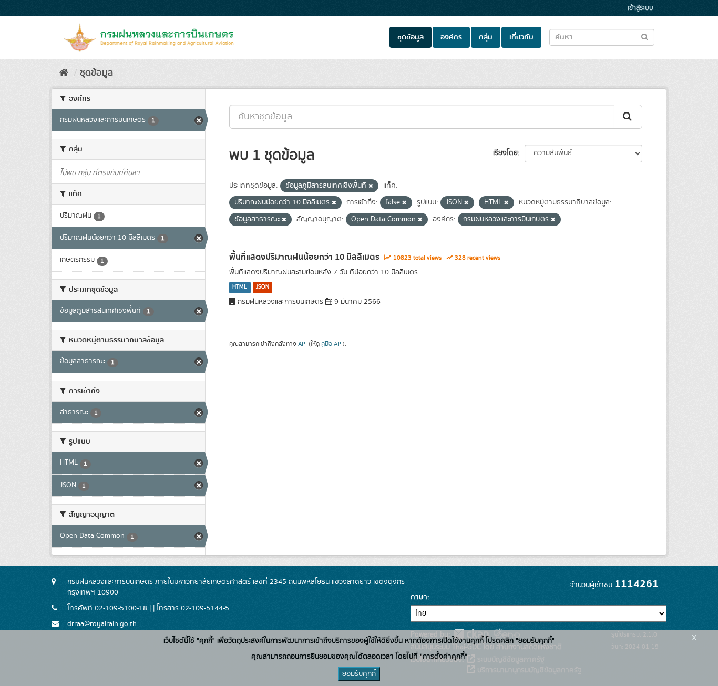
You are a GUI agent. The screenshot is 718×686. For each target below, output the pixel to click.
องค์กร (451, 37)
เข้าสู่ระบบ (640, 8)
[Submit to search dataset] (644, 36)
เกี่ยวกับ (521, 37)
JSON (262, 287)
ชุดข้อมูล (410, 37)
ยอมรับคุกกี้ (359, 674)
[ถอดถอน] (370, 186)
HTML (239, 287)
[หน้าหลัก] (63, 73)
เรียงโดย (505, 153)
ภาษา (419, 597)
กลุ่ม (486, 37)
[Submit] (628, 117)
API (302, 344)
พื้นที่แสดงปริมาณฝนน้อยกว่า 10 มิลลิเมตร (304, 257)
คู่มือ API (332, 344)
